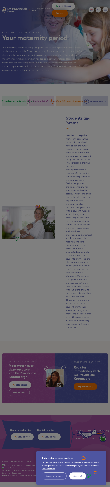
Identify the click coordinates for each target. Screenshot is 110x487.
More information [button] (48, 469)
